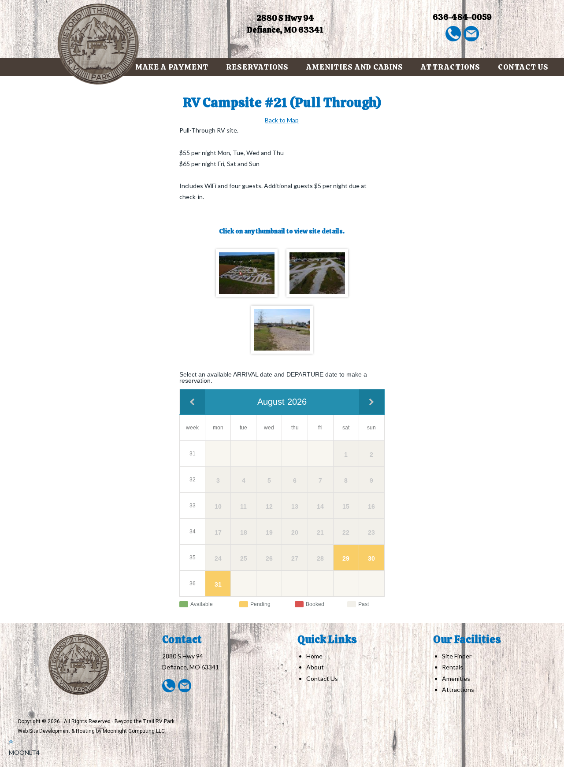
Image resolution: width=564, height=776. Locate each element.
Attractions (450, 67)
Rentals (452, 667)
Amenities (456, 678)
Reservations (257, 67)
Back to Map (282, 120)
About (315, 667)
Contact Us (523, 67)
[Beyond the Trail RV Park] (98, 44)
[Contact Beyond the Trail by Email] (471, 33)
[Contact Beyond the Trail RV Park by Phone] (453, 33)
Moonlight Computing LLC (134, 731)
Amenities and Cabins (354, 67)
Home (314, 656)
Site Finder (456, 656)
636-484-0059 (462, 17)
